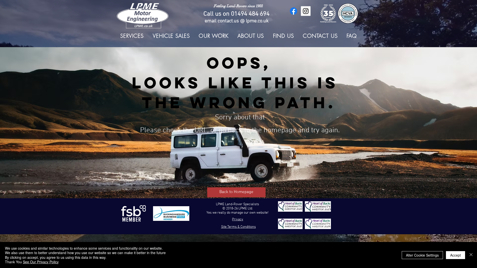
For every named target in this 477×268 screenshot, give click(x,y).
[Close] (471, 255)
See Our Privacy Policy (41, 261)
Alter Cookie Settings (422, 255)
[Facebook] (293, 11)
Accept (455, 255)
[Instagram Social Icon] (306, 11)
